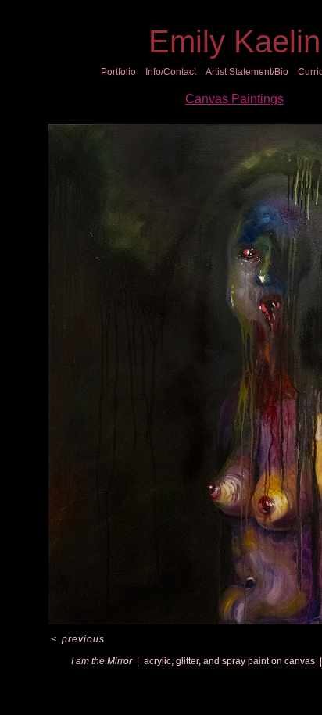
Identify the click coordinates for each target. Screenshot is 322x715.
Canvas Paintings (234, 98)
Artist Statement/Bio (247, 71)
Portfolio (118, 71)
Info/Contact (170, 71)
